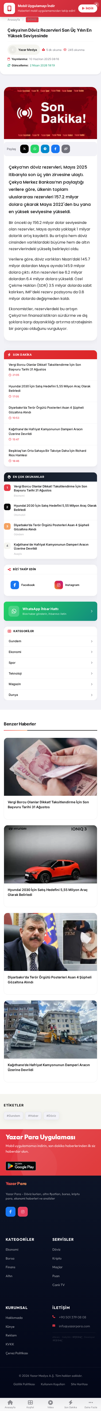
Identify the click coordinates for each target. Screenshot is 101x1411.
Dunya (13, 695)
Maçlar (57, 1267)
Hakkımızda (14, 1318)
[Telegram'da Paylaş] (45, 149)
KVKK (10, 1344)
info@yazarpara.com (74, 1326)
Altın (9, 1276)
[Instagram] (23, 1212)
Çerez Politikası (17, 1353)
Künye (10, 1326)
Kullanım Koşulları (53, 1384)
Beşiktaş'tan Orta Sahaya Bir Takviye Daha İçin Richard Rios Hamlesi (47, 453)
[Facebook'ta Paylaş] (55, 149)
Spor (12, 662)
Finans (10, 1267)
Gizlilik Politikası (24, 1384)
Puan (56, 1276)
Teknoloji (15, 673)
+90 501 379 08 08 (72, 1317)
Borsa (10, 1258)
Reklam (11, 1335)
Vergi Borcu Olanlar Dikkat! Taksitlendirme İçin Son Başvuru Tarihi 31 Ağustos (45, 367)
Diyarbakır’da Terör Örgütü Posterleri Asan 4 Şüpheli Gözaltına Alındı (46, 410)
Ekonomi (15, 652)
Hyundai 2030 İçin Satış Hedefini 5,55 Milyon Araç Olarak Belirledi (49, 388)
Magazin (15, 684)
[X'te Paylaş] (24, 149)
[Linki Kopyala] (66, 149)
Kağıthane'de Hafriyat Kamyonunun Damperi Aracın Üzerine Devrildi (46, 431)
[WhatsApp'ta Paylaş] (35, 149)
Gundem (15, 641)
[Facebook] (11, 1212)
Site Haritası (79, 1384)
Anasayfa (14, 19)
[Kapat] (96, 5)
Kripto (57, 1258)
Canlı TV (58, 1285)
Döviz (32, 19)
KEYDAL (77, 1337)
